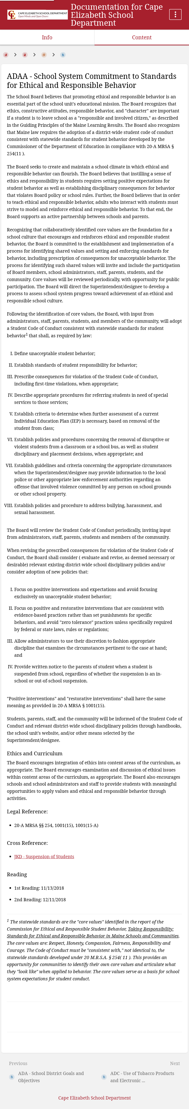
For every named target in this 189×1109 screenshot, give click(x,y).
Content (142, 37)
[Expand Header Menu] (175, 14)
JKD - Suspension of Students (44, 856)
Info (47, 37)
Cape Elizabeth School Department (94, 1098)
